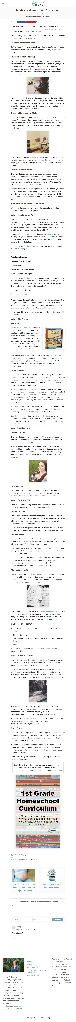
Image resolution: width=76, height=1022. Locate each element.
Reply (15, 939)
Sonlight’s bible (25, 328)
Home (12, 859)
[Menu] (3, 3)
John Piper (58, 770)
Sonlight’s (27, 246)
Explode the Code (43, 416)
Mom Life (16, 858)
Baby (12, 858)
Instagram (39, 565)
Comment (57, 919)
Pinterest (49, 234)
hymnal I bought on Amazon (50, 611)
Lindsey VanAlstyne (39, 13)
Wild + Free (33, 718)
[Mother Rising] (38, 3)
